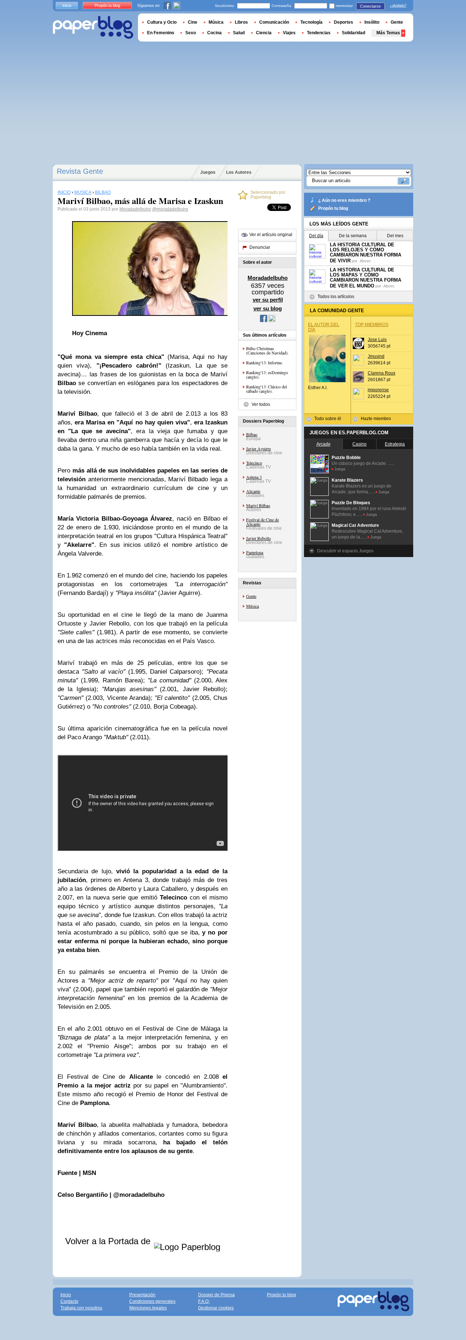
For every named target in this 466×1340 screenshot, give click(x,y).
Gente (251, 596)
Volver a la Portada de (109, 1241)
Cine (192, 22)
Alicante (253, 491)
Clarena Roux (381, 373)
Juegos (208, 172)
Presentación (142, 1294)
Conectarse (370, 6)
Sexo (190, 32)
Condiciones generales (152, 1301)
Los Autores (239, 172)
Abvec (365, 261)
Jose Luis (377, 339)
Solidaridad (353, 32)
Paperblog (93, 27)
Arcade (323, 444)
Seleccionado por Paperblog (267, 195)
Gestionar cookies (216, 1307)
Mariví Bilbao (258, 505)
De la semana (353, 235)
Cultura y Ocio (162, 22)
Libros (241, 22)
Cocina (214, 32)
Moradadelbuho (135, 209)
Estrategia (395, 444)
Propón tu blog (333, 208)
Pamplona (254, 552)
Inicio (66, 5)
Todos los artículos (335, 296)
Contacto (69, 1301)
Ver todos (261, 404)
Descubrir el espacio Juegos (345, 550)
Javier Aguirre (258, 448)
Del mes (395, 235)
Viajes (289, 32)
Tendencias (319, 32)
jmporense (378, 389)
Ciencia (264, 32)
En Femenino (160, 32)
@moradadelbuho (170, 209)
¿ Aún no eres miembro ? (344, 200)
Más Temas (388, 32)
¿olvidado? (398, 5)
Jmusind (376, 356)
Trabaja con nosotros (81, 1307)
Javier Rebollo (258, 538)
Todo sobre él (327, 418)
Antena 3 (254, 477)
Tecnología (311, 22)
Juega (339, 469)
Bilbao (251, 434)
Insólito (371, 22)
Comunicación (274, 22)
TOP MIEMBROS (371, 324)
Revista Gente (80, 171)
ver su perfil (268, 300)
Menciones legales (148, 1307)
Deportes (343, 22)
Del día (316, 235)
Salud (239, 32)
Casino (359, 444)
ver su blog (267, 308)
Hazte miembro (376, 418)
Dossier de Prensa (216, 1294)
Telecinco (254, 463)
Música (252, 606)
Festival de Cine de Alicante (262, 522)
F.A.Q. (204, 1301)
